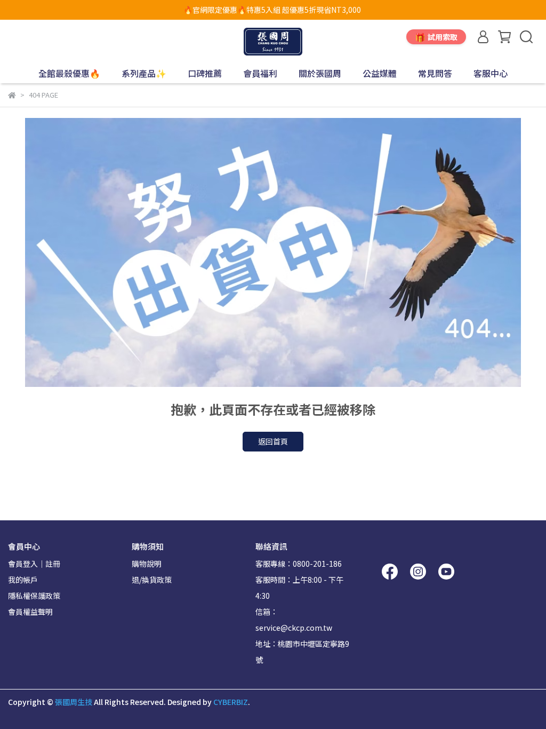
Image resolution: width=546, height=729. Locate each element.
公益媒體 (380, 73)
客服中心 (490, 73)
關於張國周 (320, 73)
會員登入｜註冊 (34, 563)
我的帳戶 (23, 579)
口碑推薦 (205, 73)
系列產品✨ (144, 73)
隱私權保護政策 (34, 595)
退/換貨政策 (152, 579)
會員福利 (260, 73)
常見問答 (435, 73)
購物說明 (147, 563)
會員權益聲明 (30, 611)
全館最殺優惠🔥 (69, 73)
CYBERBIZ (230, 701)
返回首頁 (273, 441)
